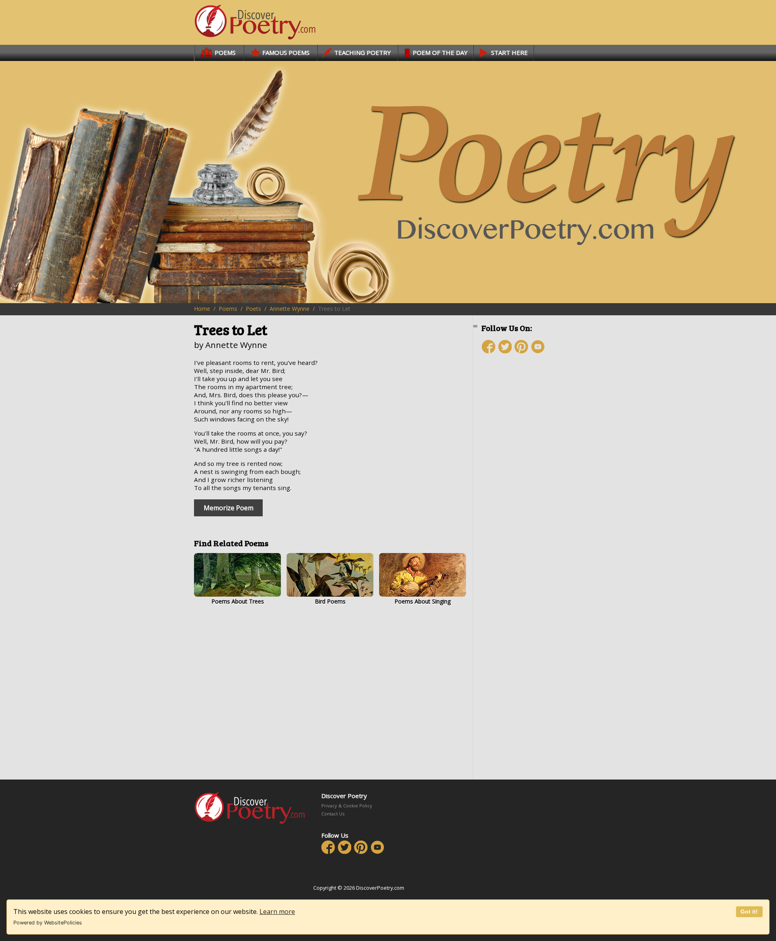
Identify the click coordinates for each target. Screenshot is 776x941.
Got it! (749, 911)
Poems (228, 308)
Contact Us (332, 814)
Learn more (277, 911)
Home (202, 308)
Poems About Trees (237, 601)
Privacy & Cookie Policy (346, 806)
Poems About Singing (422, 601)
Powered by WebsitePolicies (47, 923)
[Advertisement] (529, 503)
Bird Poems (330, 601)
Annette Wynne (290, 308)
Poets (253, 308)
